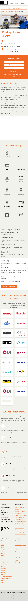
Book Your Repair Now (9, 286)
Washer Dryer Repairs (20, 532)
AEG (2, 540)
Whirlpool (3, 568)
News (16, 560)
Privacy (12, 597)
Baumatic (3, 543)
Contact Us (18, 562)
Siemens (3, 566)
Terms (16, 597)
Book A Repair (15, 8)
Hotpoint (3, 553)
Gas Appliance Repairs (20, 534)
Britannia (3, 549)
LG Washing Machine (6, 576)
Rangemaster (4, 562)
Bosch (2, 547)
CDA (2, 551)
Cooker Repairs (19, 519)
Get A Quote (13, 71)
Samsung (3, 564)
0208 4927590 (14, 3)
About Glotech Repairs (20, 551)
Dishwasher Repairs (20, 511)
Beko (2, 545)
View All (3, 582)
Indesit (2, 555)
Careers (17, 553)
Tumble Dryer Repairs (20, 523)
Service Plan (18, 543)
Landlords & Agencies (20, 545)
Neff (2, 559)
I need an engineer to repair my (14, 58)
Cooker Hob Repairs (20, 517)
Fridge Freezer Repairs (20, 515)
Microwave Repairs (20, 526)
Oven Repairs (18, 513)
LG (1, 557)
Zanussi (3, 570)
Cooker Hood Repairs (20, 521)
